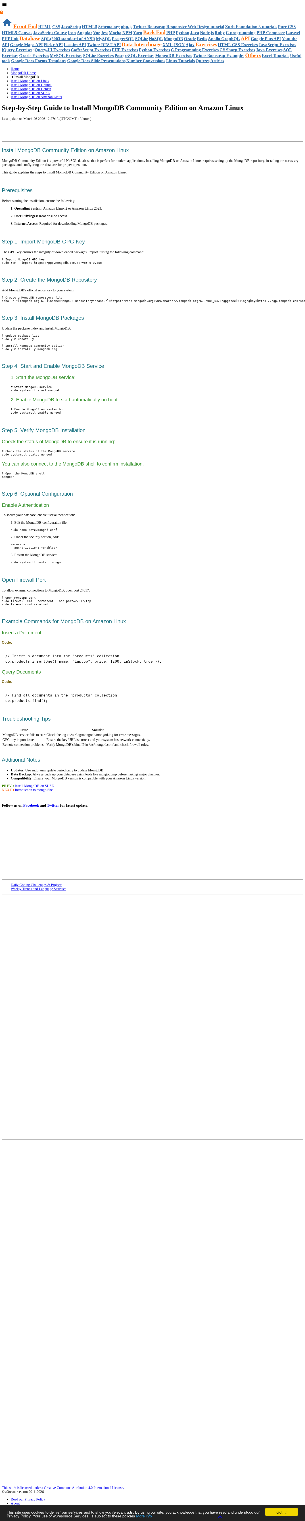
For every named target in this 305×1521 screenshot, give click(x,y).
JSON (179, 44)
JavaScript (71, 26)
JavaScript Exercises (277, 44)
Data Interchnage (142, 44)
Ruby (220, 32)
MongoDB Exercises (173, 55)
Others (253, 55)
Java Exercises (269, 49)
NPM (127, 32)
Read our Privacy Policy (28, 1499)
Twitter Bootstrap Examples (218, 55)
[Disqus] (152, 1081)
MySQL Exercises (66, 55)
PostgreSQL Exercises (134, 55)
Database (29, 38)
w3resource (10, 10)
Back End (154, 32)
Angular (84, 32)
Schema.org (109, 26)
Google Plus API (266, 38)
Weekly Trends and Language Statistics (38, 889)
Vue (96, 32)
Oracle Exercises (34, 55)
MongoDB (173, 38)
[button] (152, 5)
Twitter (53, 805)
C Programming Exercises (195, 49)
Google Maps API (26, 44)
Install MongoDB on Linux (30, 81)
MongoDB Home (23, 73)
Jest (104, 32)
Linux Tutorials (180, 60)
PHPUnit (10, 38)
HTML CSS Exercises (238, 44)
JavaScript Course (50, 32)
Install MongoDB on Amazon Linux (36, 97)
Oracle (190, 38)
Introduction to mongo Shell (34, 790)
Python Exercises (154, 49)
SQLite (141, 38)
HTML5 (89, 26)
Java (194, 32)
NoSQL (156, 38)
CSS (56, 26)
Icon (72, 32)
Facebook (31, 805)
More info (144, 1516)
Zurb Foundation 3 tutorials (251, 26)
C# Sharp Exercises (237, 49)
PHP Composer (271, 32)
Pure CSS (287, 26)
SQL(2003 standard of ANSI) (68, 38)
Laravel (293, 32)
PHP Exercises (125, 49)
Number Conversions (145, 60)
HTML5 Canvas (17, 32)
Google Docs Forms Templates (38, 60)
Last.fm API (75, 44)
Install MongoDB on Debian (31, 89)
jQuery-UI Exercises (51, 49)
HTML (44, 26)
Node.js (207, 32)
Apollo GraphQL (224, 38)
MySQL (103, 38)
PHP (170, 32)
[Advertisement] (54, 130)
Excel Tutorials (275, 55)
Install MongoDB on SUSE (30, 93)
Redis (202, 38)
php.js (126, 26)
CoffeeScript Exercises (91, 49)
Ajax (190, 44)
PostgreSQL (123, 38)
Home (15, 69)
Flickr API (53, 44)
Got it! (281, 1512)
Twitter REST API (104, 44)
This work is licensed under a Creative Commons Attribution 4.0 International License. (63, 1488)
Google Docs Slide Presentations (96, 60)
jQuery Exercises (17, 49)
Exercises (206, 44)
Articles (217, 60)
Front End (25, 26)
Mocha (115, 32)
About (15, 1503)
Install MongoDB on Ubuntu (31, 85)
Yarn (137, 32)
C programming (241, 32)
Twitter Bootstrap (149, 26)
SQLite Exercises (98, 55)
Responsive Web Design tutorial (195, 26)
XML (168, 44)
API (245, 38)
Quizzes (202, 60)
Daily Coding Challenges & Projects (36, 885)
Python (182, 32)
